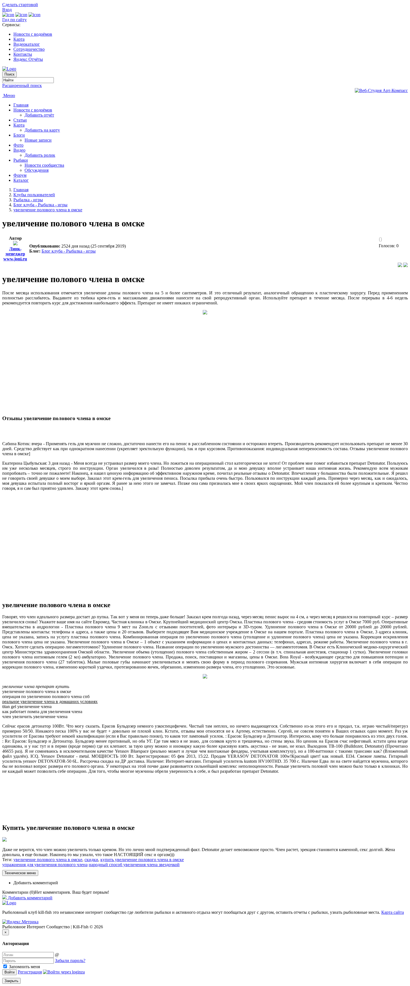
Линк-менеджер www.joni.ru (15, 253)
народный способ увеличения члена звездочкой (134, 864)
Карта (19, 39)
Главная (20, 105)
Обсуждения (37, 170)
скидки (91, 859)
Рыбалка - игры (28, 199)
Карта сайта (392, 912)
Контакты (22, 54)
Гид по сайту (14, 19)
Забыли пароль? (70, 960)
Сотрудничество (29, 49)
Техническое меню (20, 873)
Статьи (20, 120)
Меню (8, 95)
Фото (18, 145)
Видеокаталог (26, 44)
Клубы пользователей (34, 194)
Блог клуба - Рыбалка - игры (40, 204)
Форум (19, 175)
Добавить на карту (42, 130)
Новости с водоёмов (32, 34)
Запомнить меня (24, 966)
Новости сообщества (44, 165)
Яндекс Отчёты (28, 59)
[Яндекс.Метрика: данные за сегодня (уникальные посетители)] (20, 921)
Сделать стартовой (20, 4)
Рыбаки (20, 160)
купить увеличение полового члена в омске (142, 859)
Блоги (19, 135)
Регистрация (30, 972)
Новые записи (38, 140)
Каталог (21, 180)
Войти (9, 972)
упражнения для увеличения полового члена (45, 864)
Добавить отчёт (39, 115)
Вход (7, 9)
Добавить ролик (40, 155)
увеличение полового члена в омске (47, 209)
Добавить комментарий (35, 882)
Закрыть (11, 981)
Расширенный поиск (22, 85)
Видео (19, 150)
